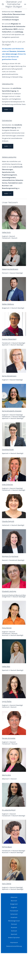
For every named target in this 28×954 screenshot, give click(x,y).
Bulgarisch (14, 904)
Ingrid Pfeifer (6, 701)
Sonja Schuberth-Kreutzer (12, 411)
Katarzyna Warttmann (10, 269)
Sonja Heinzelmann (9, 376)
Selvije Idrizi (6, 775)
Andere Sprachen (14, 937)
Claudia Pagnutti (8, 521)
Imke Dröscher (7, 484)
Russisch (14, 927)
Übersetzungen (7, 84)
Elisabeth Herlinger (9, 591)
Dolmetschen (7, 120)
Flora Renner (7, 628)
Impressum (14, 942)
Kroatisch (14, 917)
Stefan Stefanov (8, 304)
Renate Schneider (8, 738)
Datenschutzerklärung (14, 946)
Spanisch (14, 934)
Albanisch (14, 897)
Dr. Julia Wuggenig (8, 810)
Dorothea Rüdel (8, 449)
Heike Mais (6, 666)
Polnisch (14, 924)
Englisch (14, 907)
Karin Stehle (6, 883)
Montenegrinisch (14, 921)
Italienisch (14, 914)
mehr (6, 109)
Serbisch (14, 931)
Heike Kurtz (6, 232)
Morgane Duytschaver (10, 556)
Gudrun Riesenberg (9, 339)
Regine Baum (7, 847)
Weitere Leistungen (9, 157)
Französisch (14, 911)
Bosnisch (14, 901)
